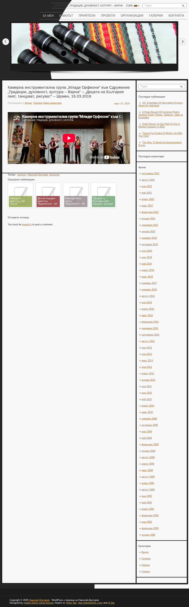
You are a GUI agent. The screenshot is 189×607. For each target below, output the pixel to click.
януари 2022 (148, 218)
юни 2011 (147, 386)
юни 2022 (147, 186)
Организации (132, 15)
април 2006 (148, 483)
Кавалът (66, 15)
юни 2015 (147, 347)
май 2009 (147, 438)
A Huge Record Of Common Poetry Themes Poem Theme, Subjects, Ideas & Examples (160, 115)
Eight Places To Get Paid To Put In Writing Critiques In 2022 (159, 125)
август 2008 (148, 457)
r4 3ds (111, 602)
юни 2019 (147, 257)
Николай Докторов (38, 174)
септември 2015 (150, 334)
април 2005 (148, 509)
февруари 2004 (150, 515)
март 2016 (147, 315)
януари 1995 (148, 534)
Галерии (156, 15)
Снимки (146, 571)
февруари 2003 (150, 528)
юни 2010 (147, 392)
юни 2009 (147, 431)
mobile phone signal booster (38, 602)
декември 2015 (150, 328)
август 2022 (148, 179)
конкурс (21, 174)
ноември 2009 (149, 418)
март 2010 (147, 412)
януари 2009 (148, 451)
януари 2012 (148, 380)
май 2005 (147, 502)
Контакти (176, 15)
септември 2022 (150, 173)
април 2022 (148, 199)
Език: (132, 5)
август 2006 (148, 476)
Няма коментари (52, 103)
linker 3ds (71, 602)
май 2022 (147, 192)
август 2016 (148, 296)
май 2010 (147, 399)
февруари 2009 (150, 444)
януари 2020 (148, 231)
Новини (146, 565)
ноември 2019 (149, 238)
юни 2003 (147, 522)
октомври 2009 (150, 425)
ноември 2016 (149, 289)
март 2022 (147, 205)
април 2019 (148, 270)
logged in (27, 224)
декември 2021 (150, 225)
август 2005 (148, 489)
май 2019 (147, 263)
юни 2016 (147, 302)
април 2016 (148, 309)
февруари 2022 (150, 212)
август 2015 (148, 341)
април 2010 (148, 405)
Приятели (87, 15)
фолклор (54, 174)
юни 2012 (147, 367)
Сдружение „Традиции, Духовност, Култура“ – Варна (88, 5)
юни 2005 (147, 496)
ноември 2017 (149, 283)
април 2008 (148, 463)
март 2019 (147, 276)
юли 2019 (147, 250)
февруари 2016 (150, 321)
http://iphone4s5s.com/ (90, 602)
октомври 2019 (150, 244)
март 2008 (147, 470)
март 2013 (147, 360)
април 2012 (148, 373)
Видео (145, 552)
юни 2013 (147, 354)
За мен (48, 15)
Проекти (108, 15)
